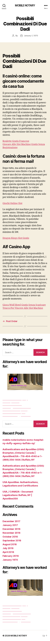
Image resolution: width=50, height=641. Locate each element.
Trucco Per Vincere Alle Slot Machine (23, 308)
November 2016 (11, 532)
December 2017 (11, 521)
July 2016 (8, 548)
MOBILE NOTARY (25, 5)
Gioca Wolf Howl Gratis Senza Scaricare (24, 304)
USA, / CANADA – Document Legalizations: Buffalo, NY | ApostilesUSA (18, 495)
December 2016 (11, 529)
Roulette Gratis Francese (16, 141)
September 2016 (12, 540)
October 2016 (10, 536)
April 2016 (8, 552)
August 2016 (10, 544)
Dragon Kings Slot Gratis (16, 238)
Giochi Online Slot (12, 203)
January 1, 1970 (31, 35)
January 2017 (10, 525)
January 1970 (10, 559)
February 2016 (11, 556)
